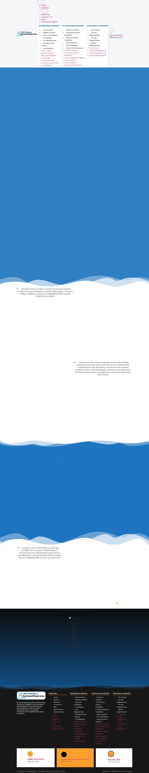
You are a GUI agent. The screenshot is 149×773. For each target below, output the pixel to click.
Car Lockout (95, 30)
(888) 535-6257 (35, 759)
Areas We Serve (59, 712)
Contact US (46, 17)
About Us (45, 14)
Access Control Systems (74, 48)
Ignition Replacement (94, 44)
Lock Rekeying (48, 48)
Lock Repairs (47, 38)
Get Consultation (115, 35)
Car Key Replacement (94, 34)
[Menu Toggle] (40, 2)
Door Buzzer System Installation (72, 34)
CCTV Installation (72, 45)
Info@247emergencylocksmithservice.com (75, 759)
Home (43, 5)
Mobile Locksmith (49, 33)
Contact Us (58, 705)
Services (45, 8)
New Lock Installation (50, 35)
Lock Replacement (49, 41)
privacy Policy (58, 709)
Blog (43, 19)
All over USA (114, 759)
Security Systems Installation (71, 39)
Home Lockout (48, 30)
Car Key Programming (94, 39)
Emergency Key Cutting (48, 44)
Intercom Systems (72, 30)
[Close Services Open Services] (44, 11)
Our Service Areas (49, 22)
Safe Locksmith (71, 43)
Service (56, 700)
